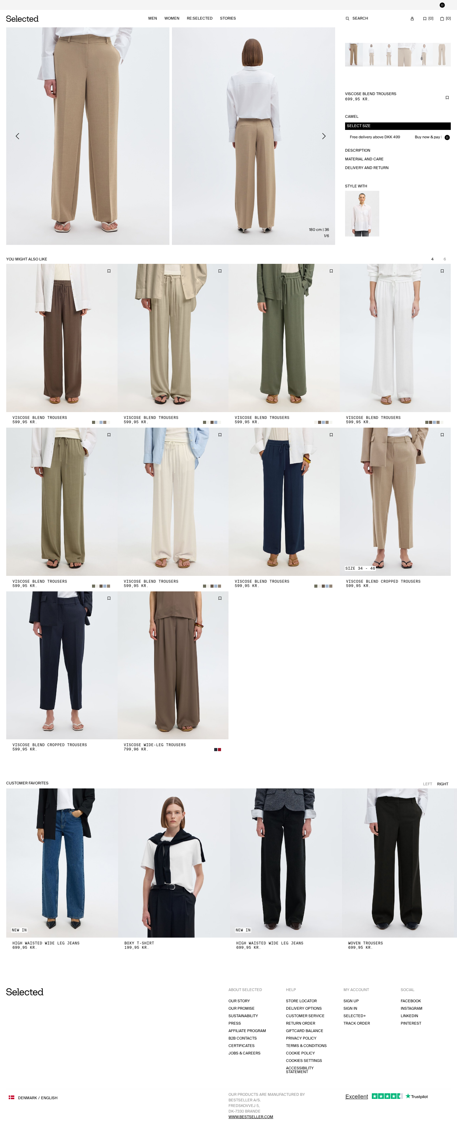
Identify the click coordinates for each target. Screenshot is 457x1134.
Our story (239, 1001)
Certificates (241, 1046)
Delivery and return (367, 168)
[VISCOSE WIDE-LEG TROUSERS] (173, 665)
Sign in (350, 1008)
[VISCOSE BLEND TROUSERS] (62, 338)
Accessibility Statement (300, 1070)
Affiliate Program (247, 1031)
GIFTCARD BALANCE (304, 1031)
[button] (62, 338)
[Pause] (442, 5)
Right (442, 784)
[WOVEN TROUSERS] (398, 863)
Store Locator (301, 1001)
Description (357, 150)
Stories (228, 18)
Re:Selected (200, 18)
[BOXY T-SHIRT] (174, 863)
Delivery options (304, 1008)
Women (171, 18)
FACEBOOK (411, 1001)
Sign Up (351, 1001)
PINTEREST (411, 1023)
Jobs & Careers (244, 1053)
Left (427, 784)
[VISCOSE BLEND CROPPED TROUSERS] (395, 502)
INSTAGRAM (411, 1008)
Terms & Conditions (306, 1046)
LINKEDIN (409, 1016)
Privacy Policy (301, 1038)
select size (359, 126)
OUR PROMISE (241, 1008)
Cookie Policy (300, 1053)
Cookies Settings (304, 1061)
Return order (300, 1023)
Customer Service (305, 1016)
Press (234, 1023)
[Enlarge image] (87, 136)
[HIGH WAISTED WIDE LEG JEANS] (62, 863)
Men (152, 18)
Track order (357, 1023)
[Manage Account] (412, 18)
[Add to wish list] (447, 97)
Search (360, 18)
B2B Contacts (242, 1038)
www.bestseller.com (250, 1117)
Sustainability (243, 1016)
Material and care (364, 159)
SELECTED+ (355, 1016)
